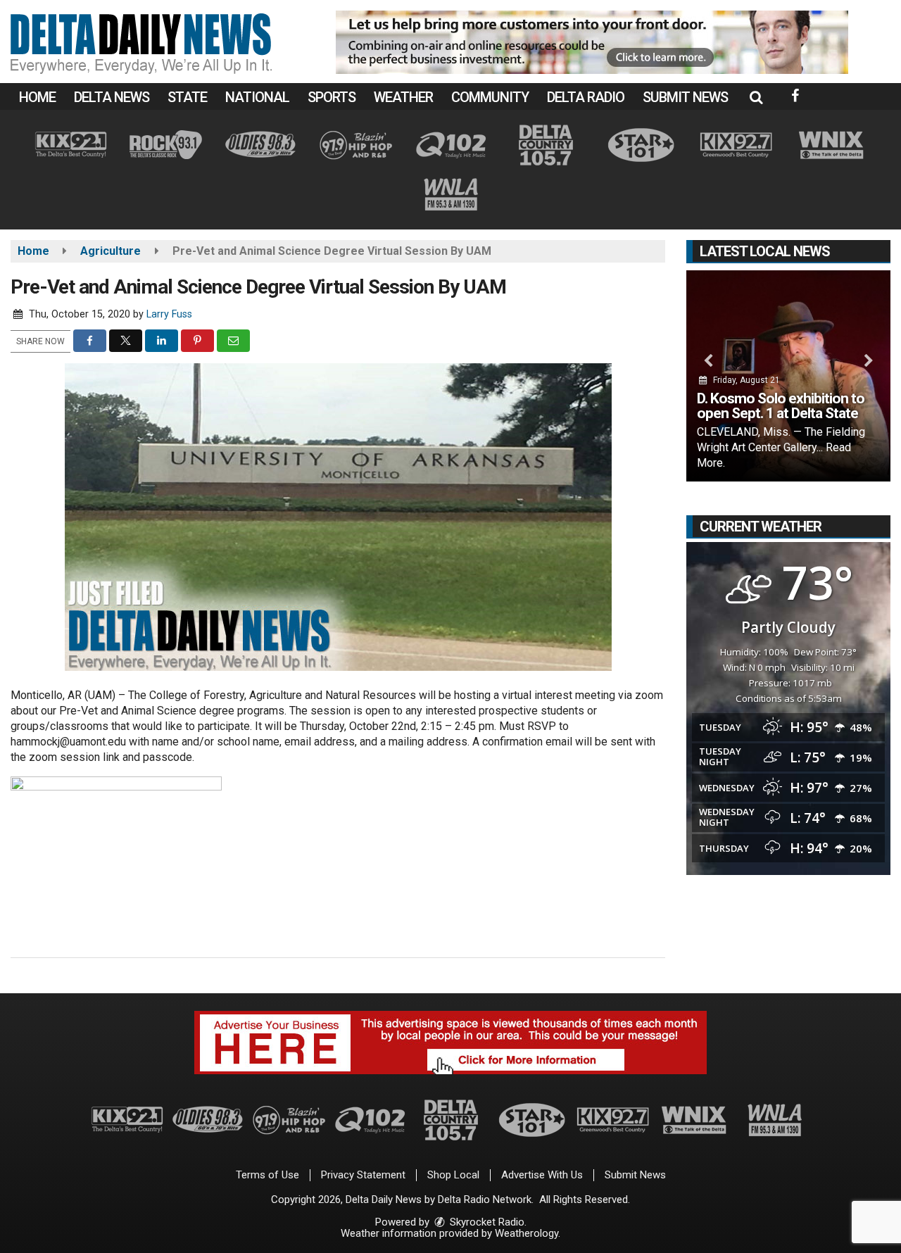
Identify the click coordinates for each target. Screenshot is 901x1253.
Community (490, 97)
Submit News (685, 97)
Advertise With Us (542, 1175)
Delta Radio (585, 97)
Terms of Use (267, 1175)
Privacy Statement (363, 1175)
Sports (331, 97)
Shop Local (453, 1175)
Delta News (111, 97)
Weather (403, 97)
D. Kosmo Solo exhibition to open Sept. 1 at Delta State (780, 406)
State (187, 97)
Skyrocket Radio (485, 1222)
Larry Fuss (169, 314)
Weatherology (526, 1233)
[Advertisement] (592, 42)
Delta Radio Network (484, 1199)
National (257, 97)
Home (37, 97)
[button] (756, 97)
